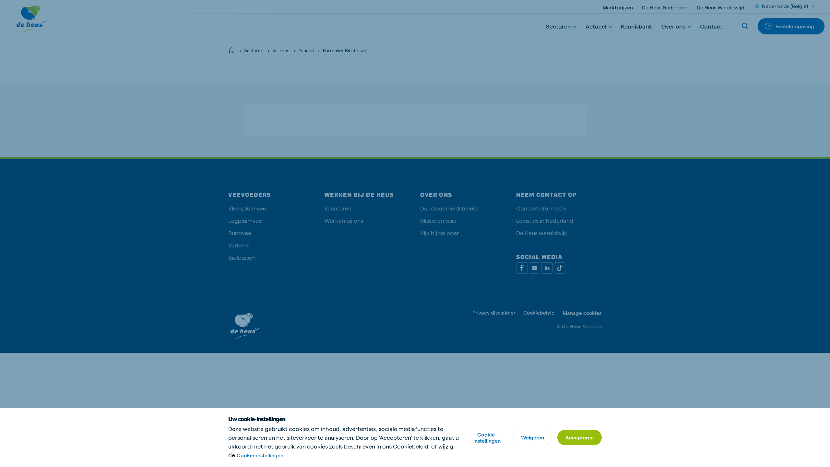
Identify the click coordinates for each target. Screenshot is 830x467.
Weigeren (532, 437)
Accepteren (579, 437)
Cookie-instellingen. (261, 455)
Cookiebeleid (410, 446)
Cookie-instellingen (487, 437)
